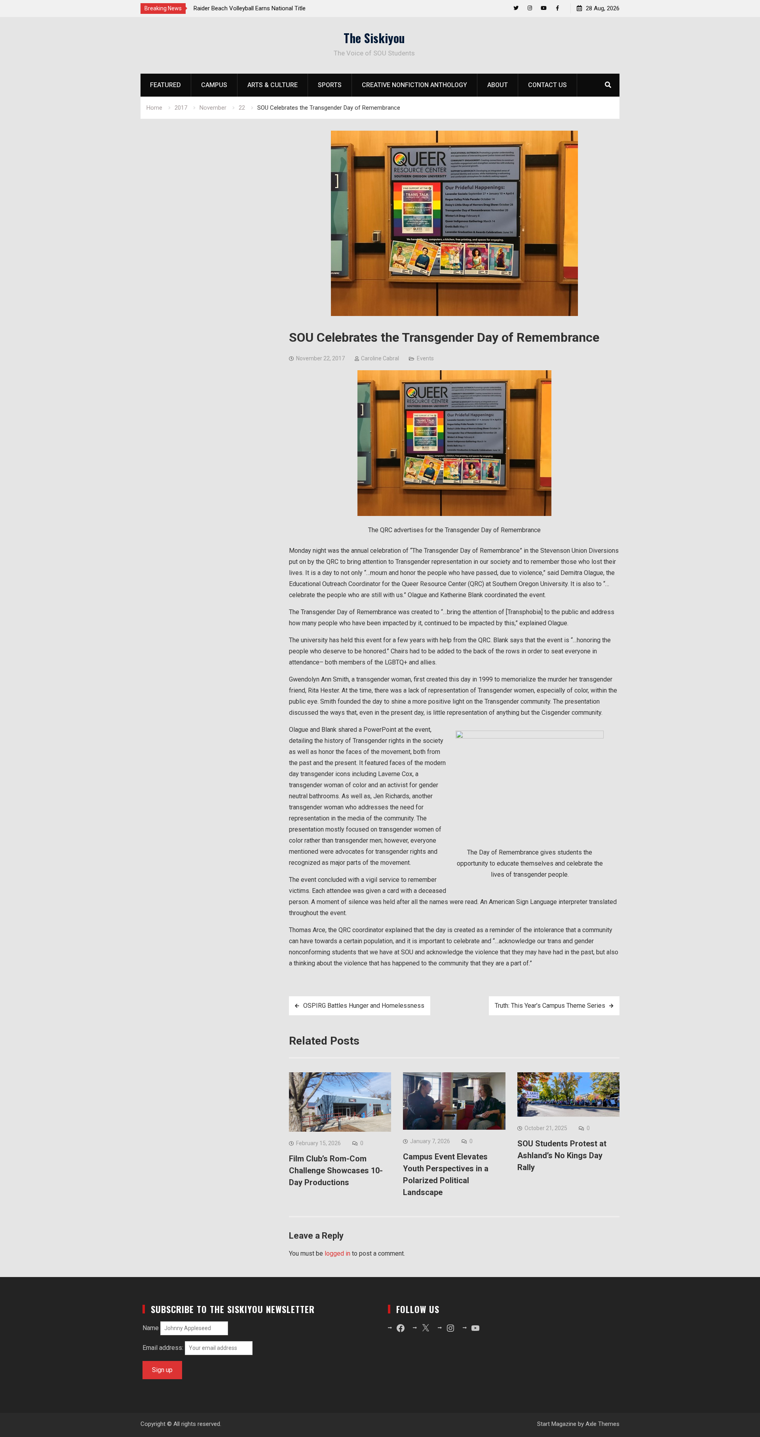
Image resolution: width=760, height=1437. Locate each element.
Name (150, 1328)
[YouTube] (544, 8)
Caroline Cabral (380, 358)
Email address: (163, 1347)
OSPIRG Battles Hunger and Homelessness (363, 1005)
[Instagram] (530, 8)
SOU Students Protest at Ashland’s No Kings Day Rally (561, 1155)
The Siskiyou (374, 38)
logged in (337, 1253)
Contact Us (547, 85)
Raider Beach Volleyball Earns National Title (250, 8)
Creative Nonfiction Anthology (414, 85)
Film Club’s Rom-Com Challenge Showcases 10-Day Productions (336, 1170)
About (497, 85)
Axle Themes (602, 1423)
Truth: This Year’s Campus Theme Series (550, 1005)
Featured (165, 85)
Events (425, 358)
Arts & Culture (272, 85)
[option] (265, 8)
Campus (214, 85)
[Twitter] (516, 8)
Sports (330, 85)
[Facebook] (557, 8)
